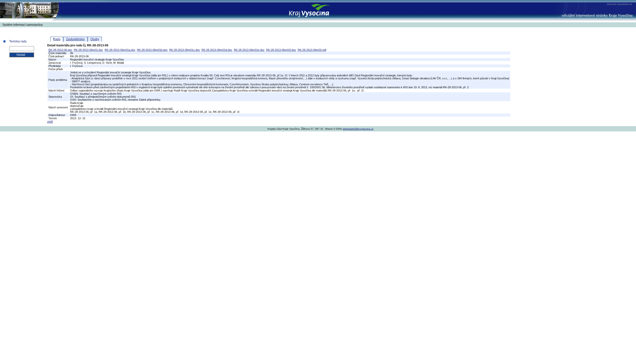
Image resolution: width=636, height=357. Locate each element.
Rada (56, 39)
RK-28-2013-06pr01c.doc (184, 49)
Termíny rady (18, 41)
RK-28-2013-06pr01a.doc (120, 49)
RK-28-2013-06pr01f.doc (281, 49)
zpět (50, 121)
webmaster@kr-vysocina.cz (358, 128)
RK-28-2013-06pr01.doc (88, 49)
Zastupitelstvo (75, 39)
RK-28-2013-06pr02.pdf (312, 49)
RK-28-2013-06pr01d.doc (216, 49)
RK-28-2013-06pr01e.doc (249, 49)
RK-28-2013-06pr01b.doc (152, 49)
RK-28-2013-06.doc (60, 49)
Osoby (94, 39)
